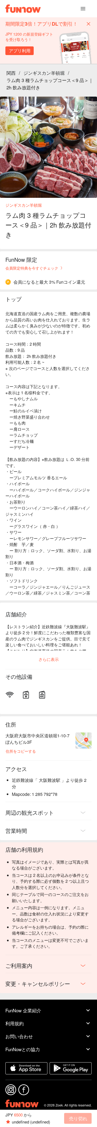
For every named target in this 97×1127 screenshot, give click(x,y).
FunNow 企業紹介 (23, 1010)
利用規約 (14, 1023)
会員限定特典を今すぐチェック (31, 268)
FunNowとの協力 (22, 1049)
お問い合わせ (19, 1036)
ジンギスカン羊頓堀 (44, 72)
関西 (11, 72)
